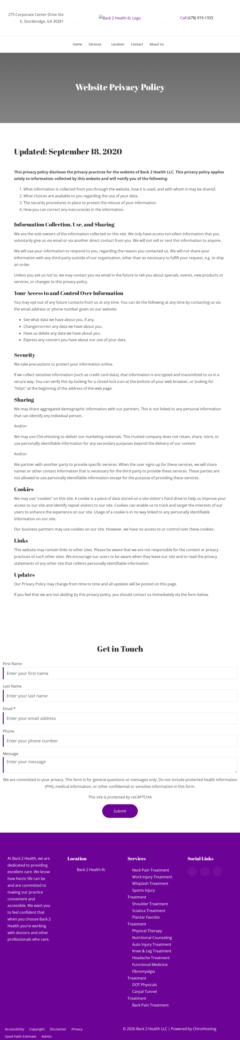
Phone (8, 731)
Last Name (12, 686)
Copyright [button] (37, 1029)
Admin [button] (46, 1036)
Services (95, 44)
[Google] (192, 871)
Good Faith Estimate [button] (20, 1036)
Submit (120, 811)
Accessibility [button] (14, 1029)
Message (10, 753)
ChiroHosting (204, 1028)
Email (9, 708)
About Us (157, 44)
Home (77, 44)
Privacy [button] (76, 1029)
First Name (12, 663)
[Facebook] (205, 871)
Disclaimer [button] (58, 1029)
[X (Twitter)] (217, 871)
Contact (137, 44)
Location (117, 44)
